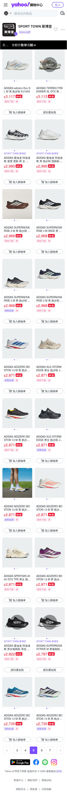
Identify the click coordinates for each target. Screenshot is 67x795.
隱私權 (33, 789)
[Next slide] (29, 64)
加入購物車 (19, 112)
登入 (57, 5)
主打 (5, 45)
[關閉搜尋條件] (10, 13)
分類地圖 (46, 789)
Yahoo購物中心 (27, 4)
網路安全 (21, 789)
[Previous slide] (4, 64)
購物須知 (46, 780)
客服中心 (18, 780)
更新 (59, 771)
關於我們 (32, 780)
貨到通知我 (49, 112)
